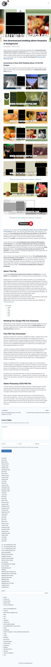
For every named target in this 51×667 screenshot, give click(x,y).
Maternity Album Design (7, 558)
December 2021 (5, 506)
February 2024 (5, 475)
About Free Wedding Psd (10, 608)
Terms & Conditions (8, 605)
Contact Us (6, 599)
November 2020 (5, 529)
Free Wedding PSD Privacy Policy (12, 626)
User (5, 655)
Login (5, 633)
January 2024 (4, 477)
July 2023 (3, 481)
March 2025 (4, 462)
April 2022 (4, 498)
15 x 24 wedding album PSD (8, 548)
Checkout (6, 620)
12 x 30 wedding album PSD (8, 544)
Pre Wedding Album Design (8, 564)
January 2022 (4, 504)
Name (4, 443)
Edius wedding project (9, 624)
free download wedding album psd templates (38, 411)
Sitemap (6, 651)
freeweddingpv (8, 46)
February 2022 (5, 502)
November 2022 (5, 489)
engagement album (6, 556)
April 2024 (4, 471)
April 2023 (4, 483)
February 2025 (5, 464)
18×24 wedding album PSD (8, 550)
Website (37, 443)
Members (6, 637)
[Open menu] (48, 3)
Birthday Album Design (7, 554)
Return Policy (7, 603)
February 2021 (5, 523)
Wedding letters (5, 581)
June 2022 (4, 494)
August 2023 (4, 479)
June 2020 (4, 539)
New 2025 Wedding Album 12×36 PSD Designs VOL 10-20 (11, 412)
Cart (5, 616)
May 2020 (4, 541)
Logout (5, 635)
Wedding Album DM (6, 577)
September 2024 (5, 469)
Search (3, 590)
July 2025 (3, 458)
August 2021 (4, 514)
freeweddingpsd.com (8, 301)
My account (6, 639)
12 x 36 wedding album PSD (8, 546)
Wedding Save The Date (7, 583)
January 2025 (4, 466)
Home (5, 628)
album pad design (6, 552)
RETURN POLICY (8, 649)
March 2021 (4, 521)
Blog (5, 614)
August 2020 (4, 535)
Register (6, 647)
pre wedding (4, 562)
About (5, 597)
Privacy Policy (7, 601)
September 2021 (5, 512)
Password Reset (8, 641)
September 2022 (5, 491)
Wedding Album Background (8, 571)
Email (20, 443)
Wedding (3, 569)
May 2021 (3, 517)
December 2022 (5, 487)
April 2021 (3, 519)
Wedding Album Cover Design (8, 573)
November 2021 (5, 508)
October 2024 (4, 467)
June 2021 (4, 516)
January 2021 (4, 525)
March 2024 (4, 473)
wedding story (5, 587)
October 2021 (4, 510)
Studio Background (6, 567)
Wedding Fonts (5, 579)
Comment (5, 426)
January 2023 (4, 485)
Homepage (6, 630)
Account (6, 610)
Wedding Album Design (7, 575)
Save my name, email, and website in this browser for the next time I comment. (20, 447)
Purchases (6, 645)
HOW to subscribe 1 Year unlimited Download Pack (16, 631)
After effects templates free (10, 612)
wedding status (5, 585)
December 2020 (5, 527)
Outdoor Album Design (7, 560)
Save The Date (5, 566)
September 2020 (5, 533)
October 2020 (4, 531)
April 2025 (4, 460)
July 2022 (3, 492)
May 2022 (3, 496)
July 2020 (3, 537)
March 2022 (4, 500)
